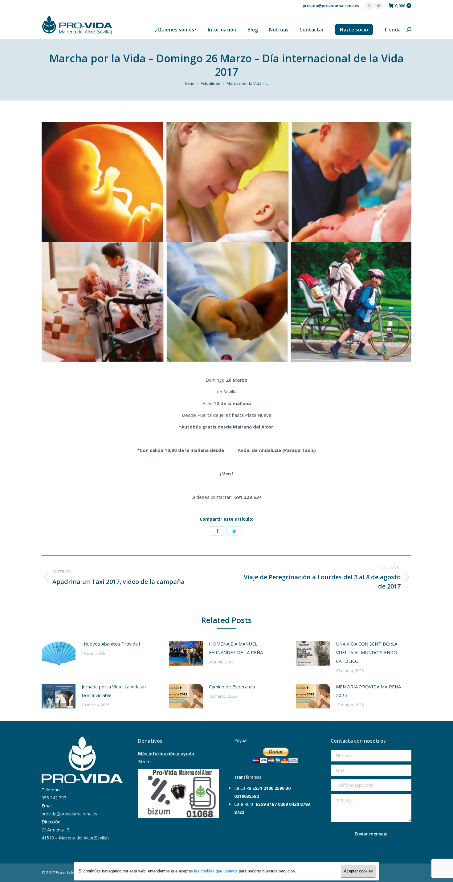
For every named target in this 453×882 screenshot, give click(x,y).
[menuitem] (176, 29)
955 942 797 (54, 798)
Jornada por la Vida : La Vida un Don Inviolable (114, 690)
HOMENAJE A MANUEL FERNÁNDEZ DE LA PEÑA (236, 648)
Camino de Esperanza (232, 686)
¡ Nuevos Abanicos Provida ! (111, 644)
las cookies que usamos (216, 871)
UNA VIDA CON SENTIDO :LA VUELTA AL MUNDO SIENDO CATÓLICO (366, 652)
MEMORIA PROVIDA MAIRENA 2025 (368, 690)
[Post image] (59, 653)
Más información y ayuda (166, 754)
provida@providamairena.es (331, 5)
